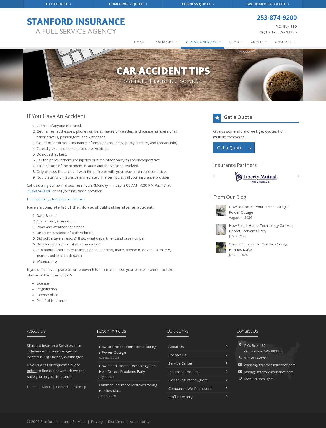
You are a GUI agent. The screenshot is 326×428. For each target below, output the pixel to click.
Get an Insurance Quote (188, 380)
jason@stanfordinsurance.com (269, 371)
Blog (236, 41)
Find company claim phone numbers (56, 199)
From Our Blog (229, 197)
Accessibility (140, 421)
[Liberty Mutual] (256, 177)
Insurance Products (184, 371)
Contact (285, 41)
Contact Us (177, 354)
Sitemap (80, 387)
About (259, 41)
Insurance (166, 41)
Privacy (97, 421)
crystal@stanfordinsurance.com (270, 365)
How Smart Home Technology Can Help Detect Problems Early (261, 230)
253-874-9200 (39, 191)
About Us (176, 346)
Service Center (180, 363)
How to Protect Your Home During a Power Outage (259, 212)
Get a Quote (229, 148)
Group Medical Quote (267, 4)
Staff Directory (180, 396)
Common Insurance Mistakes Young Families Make (258, 249)
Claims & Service (203, 41)
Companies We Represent (190, 388)
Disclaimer (116, 421)
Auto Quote (57, 4)
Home (139, 42)
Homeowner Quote (127, 4)
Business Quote (197, 4)
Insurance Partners (235, 165)
